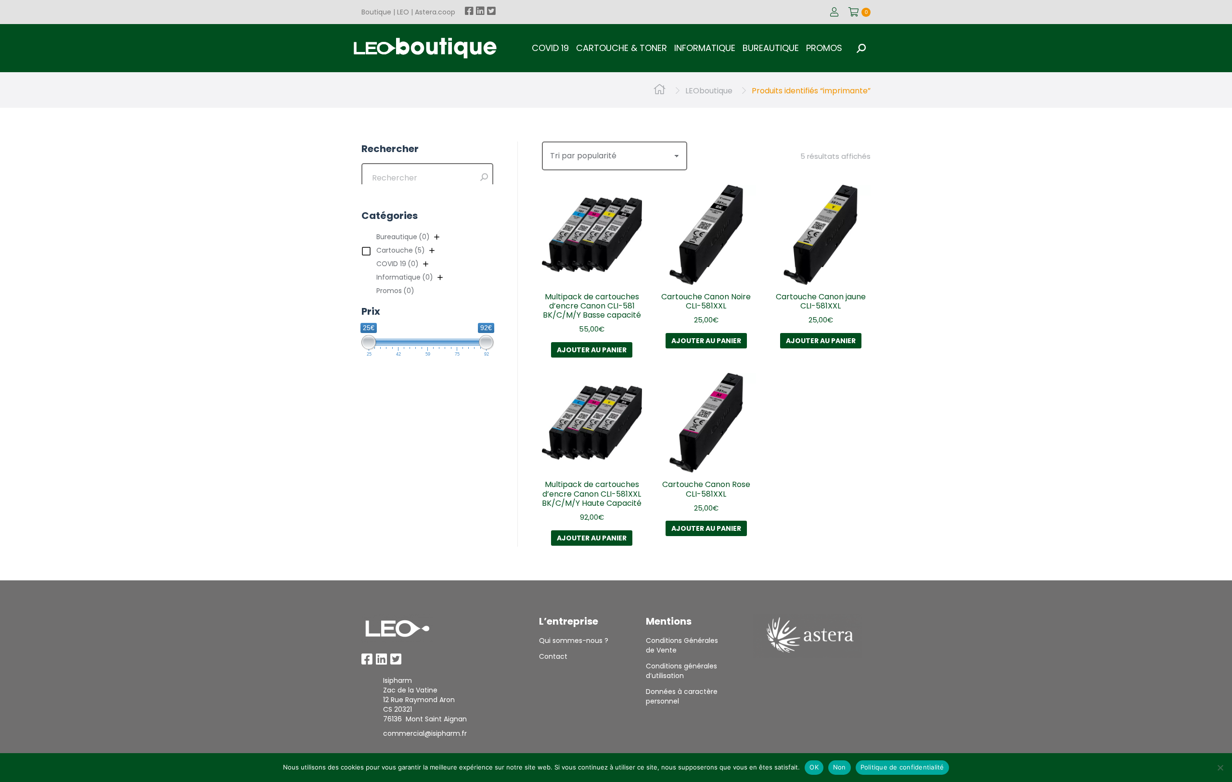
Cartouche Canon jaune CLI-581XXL (821, 301)
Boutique (376, 12)
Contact (553, 656)
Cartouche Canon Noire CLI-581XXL (706, 301)
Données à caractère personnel (682, 696)
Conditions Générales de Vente (682, 645)
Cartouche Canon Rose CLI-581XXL (706, 489)
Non (839, 767)
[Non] (1220, 767)
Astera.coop (435, 12)
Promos (395, 290)
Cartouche (400, 250)
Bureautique (403, 237)
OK (814, 767)
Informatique (404, 277)
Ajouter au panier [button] (592, 350)
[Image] (397, 628)
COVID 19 (397, 264)
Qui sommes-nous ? (573, 640)
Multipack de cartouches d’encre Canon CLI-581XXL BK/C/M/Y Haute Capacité (592, 493)
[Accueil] (659, 90)
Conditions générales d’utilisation (681, 670)
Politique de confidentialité (902, 767)
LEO (403, 12)
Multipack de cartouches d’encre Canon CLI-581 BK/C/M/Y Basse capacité (592, 305)
